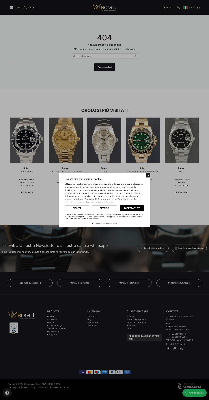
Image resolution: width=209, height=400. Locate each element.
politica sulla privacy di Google (98, 202)
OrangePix (113, 223)
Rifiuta (77, 208)
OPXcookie (96, 223)
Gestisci (105, 208)
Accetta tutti (132, 208)
